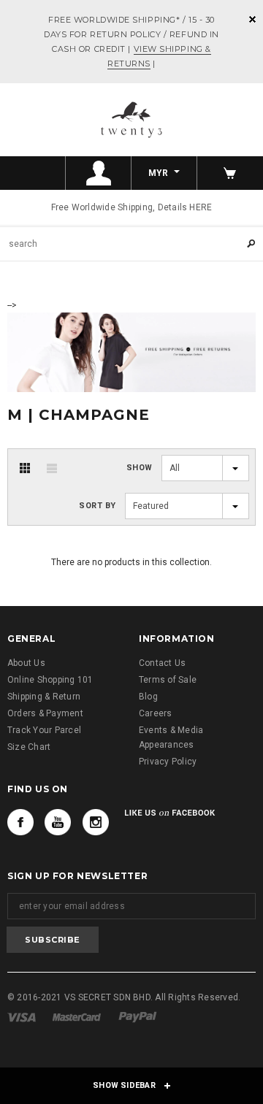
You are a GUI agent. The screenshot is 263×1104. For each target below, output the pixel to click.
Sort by (97, 505)
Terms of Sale (168, 680)
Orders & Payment (45, 713)
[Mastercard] (77, 1016)
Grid (25, 468)
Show (139, 467)
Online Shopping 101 (50, 680)
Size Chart (28, 747)
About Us (26, 663)
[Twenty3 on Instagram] (96, 822)
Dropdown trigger (99, 173)
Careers (155, 713)
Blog (148, 696)
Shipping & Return (43, 696)
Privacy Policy (168, 761)
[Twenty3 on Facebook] (20, 822)
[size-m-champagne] (131, 351)
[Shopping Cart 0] (230, 173)
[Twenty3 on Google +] (58, 822)
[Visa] (21, 1016)
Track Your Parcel (44, 730)
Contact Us (162, 663)
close (252, 19)
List (52, 468)
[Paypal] (137, 1016)
